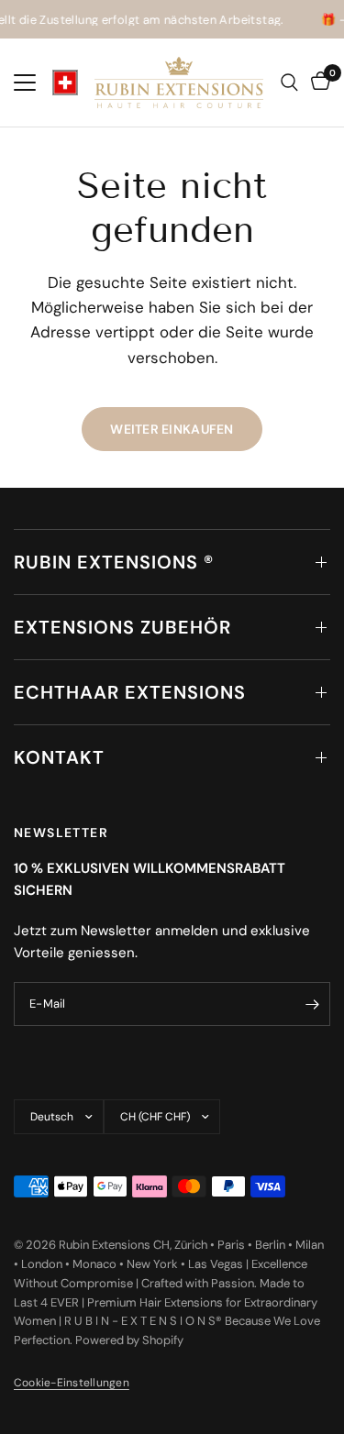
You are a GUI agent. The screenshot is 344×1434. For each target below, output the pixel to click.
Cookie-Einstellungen (71, 1382)
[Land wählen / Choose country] (65, 82)
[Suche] (289, 83)
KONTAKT (59, 757)
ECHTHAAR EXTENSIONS (130, 692)
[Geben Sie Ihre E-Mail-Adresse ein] (312, 1004)
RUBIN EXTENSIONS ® (114, 562)
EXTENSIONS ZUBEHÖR (122, 627)
